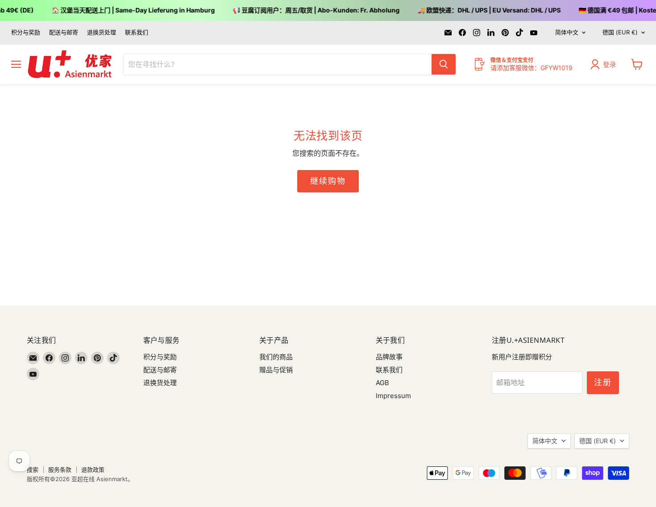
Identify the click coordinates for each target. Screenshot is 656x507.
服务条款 (59, 469)
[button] (605, 64)
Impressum (393, 395)
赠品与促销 (276, 370)
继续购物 (327, 181)
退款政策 (92, 469)
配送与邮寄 (63, 32)
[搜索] (444, 64)
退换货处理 (101, 32)
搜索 (32, 469)
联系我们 (136, 32)
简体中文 (566, 32)
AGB (382, 382)
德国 (620, 32)
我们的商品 (276, 357)
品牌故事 (389, 357)
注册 (603, 382)
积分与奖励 (25, 32)
